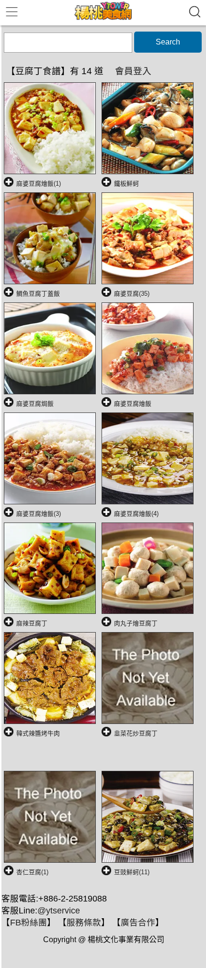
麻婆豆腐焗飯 (35, 403)
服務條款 (84, 922)
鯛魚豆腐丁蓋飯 (38, 293)
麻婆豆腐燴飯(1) (38, 183)
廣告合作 (138, 922)
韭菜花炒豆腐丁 (136, 733)
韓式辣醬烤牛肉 (38, 733)
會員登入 (133, 71)
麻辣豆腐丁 (31, 623)
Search (168, 42)
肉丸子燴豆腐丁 (136, 623)
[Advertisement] (105, 757)
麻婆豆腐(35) (131, 293)
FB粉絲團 (28, 922)
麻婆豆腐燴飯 (132, 403)
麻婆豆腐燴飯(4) (136, 513)
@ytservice (58, 910)
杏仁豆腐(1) (32, 872)
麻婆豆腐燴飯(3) (38, 513)
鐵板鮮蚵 (126, 183)
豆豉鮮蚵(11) (131, 872)
